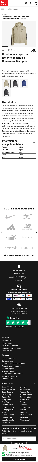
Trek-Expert (24, 412)
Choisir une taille (19, 459)
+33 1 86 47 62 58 (19, 280)
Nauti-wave (6, 422)
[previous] (1, 232)
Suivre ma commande (10, 345)
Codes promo (7, 351)
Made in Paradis (8, 420)
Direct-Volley (6, 394)
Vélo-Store (24, 417)
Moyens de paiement (9, 371)
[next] (36, 232)
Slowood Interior (26, 397)
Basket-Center (7, 387)
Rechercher (13, 9)
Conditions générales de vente (13, 363)
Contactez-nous (19, 274)
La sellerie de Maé (9, 415)
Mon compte (6, 340)
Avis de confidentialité (10, 376)
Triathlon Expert (26, 415)
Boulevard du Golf (8, 389)
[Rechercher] (7, 8)
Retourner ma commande (11, 348)
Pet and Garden (26, 394)
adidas (8, 50)
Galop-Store (6, 399)
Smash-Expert (25, 399)
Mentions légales (8, 368)
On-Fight (23, 387)
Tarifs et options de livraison (12, 373)
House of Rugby (8, 407)
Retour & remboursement (11, 366)
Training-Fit (24, 409)
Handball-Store (7, 404)
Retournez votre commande (19, 313)
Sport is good (25, 407)
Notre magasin (7, 378)
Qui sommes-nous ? (9, 358)
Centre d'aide (7, 343)
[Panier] (36, 3)
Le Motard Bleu (7, 417)
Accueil (4, 14)
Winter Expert (25, 420)
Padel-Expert (25, 389)
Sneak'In (23, 402)
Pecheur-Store (25, 392)
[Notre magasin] (25, 3)
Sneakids (23, 404)
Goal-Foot (5, 402)
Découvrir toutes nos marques (19, 255)
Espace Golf (6, 397)
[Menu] (2, 9)
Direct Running (7, 392)
